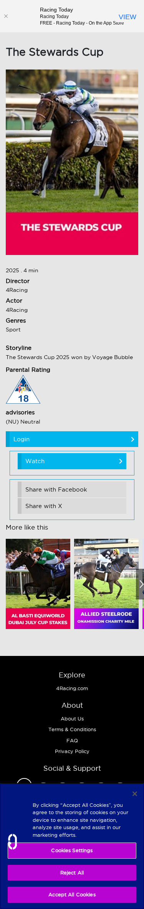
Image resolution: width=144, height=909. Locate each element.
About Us (72, 718)
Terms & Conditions (72, 729)
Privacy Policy (72, 751)
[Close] (5, 16)
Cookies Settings (72, 850)
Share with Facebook (56, 489)
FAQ (72, 740)
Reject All (72, 872)
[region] (72, 846)
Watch (35, 461)
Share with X (43, 506)
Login (21, 439)
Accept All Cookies (71, 894)
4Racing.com (72, 688)
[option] (38, 584)
